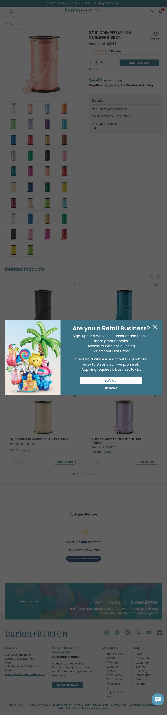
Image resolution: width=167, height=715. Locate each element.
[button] (158, 699)
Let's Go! (111, 381)
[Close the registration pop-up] (155, 327)
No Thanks (111, 388)
